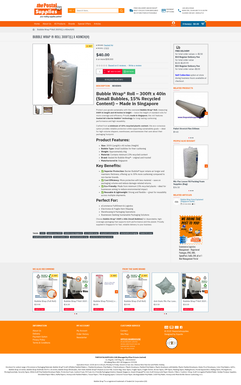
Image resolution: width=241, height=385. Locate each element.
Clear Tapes (126, 370)
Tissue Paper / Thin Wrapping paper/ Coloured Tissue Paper (110, 374)
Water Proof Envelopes (207, 367)
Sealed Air (108, 45)
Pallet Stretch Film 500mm (186, 128)
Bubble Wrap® (58, 367)
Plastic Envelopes (132, 367)
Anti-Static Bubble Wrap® (87, 370)
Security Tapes (23, 372)
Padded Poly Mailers (147, 367)
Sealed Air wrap (146, 233)
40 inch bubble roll (61, 237)
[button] (175, 113)
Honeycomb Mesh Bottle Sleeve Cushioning (182, 374)
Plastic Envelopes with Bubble (167, 367)
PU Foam (88, 372)
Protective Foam (67, 372)
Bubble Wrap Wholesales (67, 370)
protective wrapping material (101, 237)
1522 (43, 233)
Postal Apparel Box (203, 370)
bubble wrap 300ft (55, 233)
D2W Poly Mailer (159, 374)
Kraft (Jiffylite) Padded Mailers (75, 367)
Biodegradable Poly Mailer (143, 374)
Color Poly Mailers (223, 367)
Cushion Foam (79, 372)
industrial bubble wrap (79, 237)
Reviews (116, 86)
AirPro (232, 367)
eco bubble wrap (91, 233)
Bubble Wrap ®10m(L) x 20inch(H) (105, 301)
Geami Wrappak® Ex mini (140, 372)
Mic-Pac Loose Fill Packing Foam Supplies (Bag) (188, 182)
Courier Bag (117, 370)
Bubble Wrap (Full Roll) (45, 301)
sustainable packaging (129, 233)
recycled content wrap (109, 233)
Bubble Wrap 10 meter (17, 370)
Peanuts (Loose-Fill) (104, 370)
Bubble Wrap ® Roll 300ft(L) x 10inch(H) (76, 301)
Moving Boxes (226, 370)
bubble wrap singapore (73, 233)
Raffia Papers (61, 374)
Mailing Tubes (216, 370)
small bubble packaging (42, 237)
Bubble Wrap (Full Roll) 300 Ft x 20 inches (42, 370)
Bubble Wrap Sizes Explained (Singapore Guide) (192, 201)
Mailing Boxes (190, 370)
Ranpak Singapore (123, 372)
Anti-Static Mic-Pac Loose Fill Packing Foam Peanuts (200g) (166, 301)
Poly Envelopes (119, 367)
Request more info (115, 80)
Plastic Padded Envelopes (188, 367)
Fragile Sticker (147, 370)
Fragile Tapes (137, 370)
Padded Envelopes (96, 367)
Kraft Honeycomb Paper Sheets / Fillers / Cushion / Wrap (171, 372)
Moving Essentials (11, 372)
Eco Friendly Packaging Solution (104, 372)
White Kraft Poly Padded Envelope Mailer (45, 372)
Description (103, 86)
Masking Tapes (178, 370)
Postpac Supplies (229, 372)
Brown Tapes (159, 370)
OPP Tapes (168, 370)
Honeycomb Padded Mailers (77, 374)
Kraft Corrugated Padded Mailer (205, 372)
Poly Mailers (107, 367)
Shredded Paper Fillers (46, 374)
